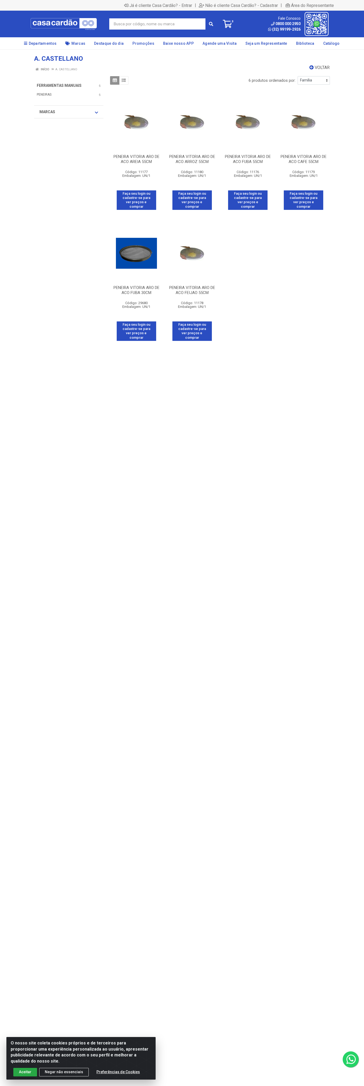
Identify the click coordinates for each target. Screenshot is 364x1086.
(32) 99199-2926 (286, 29)
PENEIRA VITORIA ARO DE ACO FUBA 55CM (248, 159)
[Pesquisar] (211, 24)
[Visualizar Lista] (123, 80)
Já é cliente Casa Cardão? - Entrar (161, 5)
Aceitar (25, 1072)
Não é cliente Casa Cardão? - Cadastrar (241, 5)
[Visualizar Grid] (114, 80)
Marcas (47, 112)
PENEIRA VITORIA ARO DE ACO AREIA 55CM (136, 159)
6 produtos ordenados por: (272, 80)
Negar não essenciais (64, 1072)
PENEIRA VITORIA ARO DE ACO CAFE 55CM (303, 159)
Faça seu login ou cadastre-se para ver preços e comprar (136, 200)
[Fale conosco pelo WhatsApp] (351, 1059)
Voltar (322, 67)
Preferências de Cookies (118, 1072)
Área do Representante (312, 5)
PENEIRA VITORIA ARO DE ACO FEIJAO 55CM (192, 290)
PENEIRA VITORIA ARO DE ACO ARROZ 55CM (192, 159)
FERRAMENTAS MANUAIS (59, 85)
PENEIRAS (44, 94)
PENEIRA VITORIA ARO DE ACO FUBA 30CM (136, 290)
